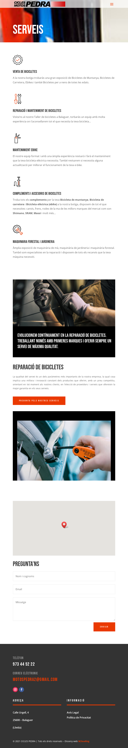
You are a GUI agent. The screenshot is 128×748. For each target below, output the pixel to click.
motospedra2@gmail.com (35, 679)
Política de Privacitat (79, 717)
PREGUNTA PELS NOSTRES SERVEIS (39, 400)
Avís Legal (73, 712)
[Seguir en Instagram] (15, 689)
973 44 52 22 (24, 664)
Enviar (104, 626)
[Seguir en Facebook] (21, 689)
